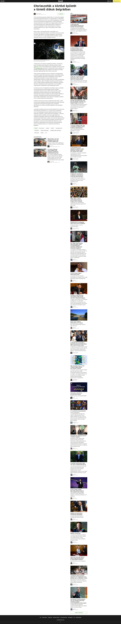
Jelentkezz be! (117, 1)
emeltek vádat (39, 68)
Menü (3, 1)
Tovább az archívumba (79, 612)
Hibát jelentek (44, 617)
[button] (36, 128)
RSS (74, 617)
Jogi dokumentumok (63, 617)
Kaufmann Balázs (38, 13)
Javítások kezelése (56, 617)
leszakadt (36, 66)
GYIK (40, 617)
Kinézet (110, 1)
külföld (37, 14)
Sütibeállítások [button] (78, 617)
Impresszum (50, 617)
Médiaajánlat (70, 617)
